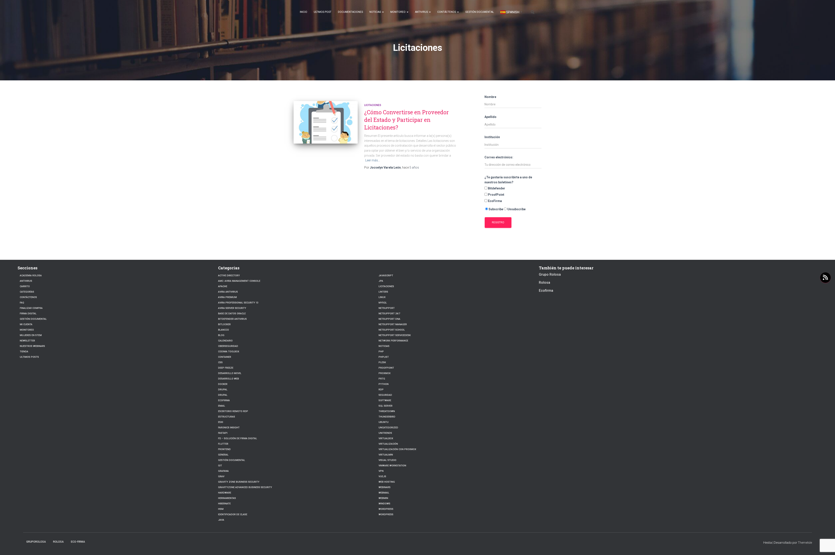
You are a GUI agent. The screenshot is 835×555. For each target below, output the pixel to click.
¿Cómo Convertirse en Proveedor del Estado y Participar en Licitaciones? (406, 120)
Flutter (223, 443)
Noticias (375, 11)
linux (382, 297)
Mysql (383, 302)
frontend (224, 449)
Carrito (25, 286)
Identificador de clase (232, 514)
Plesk (382, 362)
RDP (381, 389)
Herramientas (227, 498)
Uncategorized (388, 427)
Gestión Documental (479, 11)
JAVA (221, 520)
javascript (386, 275)
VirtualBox (386, 438)
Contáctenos (447, 11)
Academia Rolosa (31, 275)
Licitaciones (372, 105)
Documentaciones (350, 11)
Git (220, 465)
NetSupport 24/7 (389, 313)
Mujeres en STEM (31, 335)
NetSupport (387, 308)
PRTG (382, 378)
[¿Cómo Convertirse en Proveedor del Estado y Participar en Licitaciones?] (326, 122)
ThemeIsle (805, 542)
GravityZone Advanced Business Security (245, 487)
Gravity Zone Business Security (238, 481)
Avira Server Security (232, 308)
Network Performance (393, 340)
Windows (384, 503)
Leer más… (372, 160)
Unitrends (385, 433)
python (384, 384)
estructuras (226, 416)
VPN (381, 471)
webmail (384, 492)
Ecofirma (224, 400)
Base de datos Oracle (232, 313)
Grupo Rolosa (550, 274)
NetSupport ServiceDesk (395, 335)
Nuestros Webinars (32, 346)
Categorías (27, 291)
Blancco (223, 329)
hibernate (224, 503)
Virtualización (388, 443)
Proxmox (385, 373)
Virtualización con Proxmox (397, 449)
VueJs (382, 476)
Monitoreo (398, 11)
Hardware (224, 492)
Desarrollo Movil (229, 373)
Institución (492, 137)
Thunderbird (387, 416)
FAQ (22, 302)
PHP (381, 351)
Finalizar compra (31, 308)
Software (385, 400)
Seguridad (385, 395)
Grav (221, 476)
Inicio (303, 11)
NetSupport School (392, 329)
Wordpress (386, 509)
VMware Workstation (392, 465)
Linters (383, 291)
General (223, 454)
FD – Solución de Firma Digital (237, 438)
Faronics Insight (229, 427)
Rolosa (544, 282)
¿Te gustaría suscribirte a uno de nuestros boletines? (508, 180)
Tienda (24, 351)
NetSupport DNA (389, 319)
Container (224, 357)
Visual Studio (387, 460)
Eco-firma (78, 541)
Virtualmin (386, 454)
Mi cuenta (26, 324)
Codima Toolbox (228, 351)
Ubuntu (384, 422)
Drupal (222, 389)
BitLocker (224, 324)
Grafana (223, 471)
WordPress (386, 514)
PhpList (384, 357)
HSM (221, 509)
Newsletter (27, 340)
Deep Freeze (225, 367)
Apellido (490, 117)
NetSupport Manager (393, 324)
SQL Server (385, 405)
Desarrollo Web (228, 378)
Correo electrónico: (498, 157)
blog (221, 335)
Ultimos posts (29, 357)
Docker (222, 384)
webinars (385, 487)
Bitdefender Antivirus (232, 319)
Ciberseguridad (228, 346)
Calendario (225, 340)
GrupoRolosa (36, 541)
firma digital (28, 313)
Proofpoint (386, 367)
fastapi (222, 433)
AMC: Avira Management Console (239, 281)
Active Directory (229, 275)
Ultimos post (322, 11)
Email (221, 405)
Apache (222, 286)
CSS (220, 362)
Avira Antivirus (228, 291)
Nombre (490, 97)
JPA (381, 281)
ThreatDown (387, 411)
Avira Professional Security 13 (238, 302)
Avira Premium (227, 297)
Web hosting (387, 481)
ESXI (220, 422)
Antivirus (422, 11)
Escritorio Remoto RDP (233, 411)
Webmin (383, 498)
